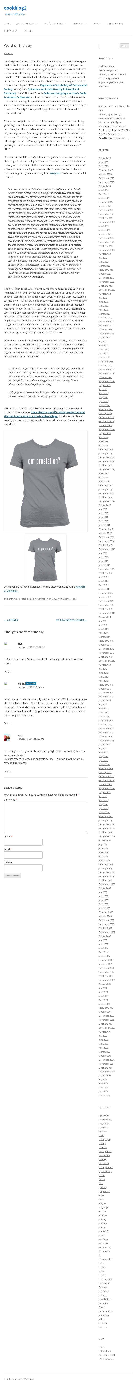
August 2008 (105, 888)
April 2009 (103, 856)
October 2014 (105, 608)
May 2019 (103, 441)
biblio (101, 1135)
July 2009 (103, 844)
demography (105, 1151)
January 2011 (105, 772)
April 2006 (103, 999)
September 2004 (107, 1071)
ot (100, 1255)
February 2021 (106, 361)
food (101, 1183)
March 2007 (104, 955)
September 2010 (107, 788)
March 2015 (104, 588)
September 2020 (107, 381)
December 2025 (106, 178)
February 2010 (106, 816)
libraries (103, 1215)
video (101, 1319)
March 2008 (104, 908)
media (102, 1227)
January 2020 (105, 413)
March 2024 (104, 229)
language (103, 1207)
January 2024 (105, 233)
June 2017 (103, 513)
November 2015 (106, 568)
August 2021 (105, 337)
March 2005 (104, 1051)
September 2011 (107, 740)
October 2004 (105, 1067)
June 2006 (103, 991)
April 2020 (103, 401)
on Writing (11, 619)
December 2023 (106, 237)
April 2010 (103, 808)
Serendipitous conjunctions (112, 74)
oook (74, 598)
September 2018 (107, 469)
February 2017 (106, 529)
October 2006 (105, 975)
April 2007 (103, 951)
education (104, 1163)
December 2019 (106, 417)
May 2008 (103, 900)
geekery (103, 1187)
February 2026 (106, 170)
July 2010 (103, 796)
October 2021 (105, 329)
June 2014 (103, 624)
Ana (20, 735)
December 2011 (106, 728)
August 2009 (105, 840)
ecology (102, 1159)
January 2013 (105, 688)
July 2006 (103, 987)
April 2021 (103, 353)
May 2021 (103, 349)
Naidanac (103, 1243)
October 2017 (105, 497)
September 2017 (107, 501)
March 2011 (104, 764)
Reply (7, 671)
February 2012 (106, 720)
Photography (115, 23)
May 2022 (103, 305)
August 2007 (105, 936)
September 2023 (107, 249)
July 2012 (103, 704)
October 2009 (105, 832)
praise (102, 1267)
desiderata (104, 1155)
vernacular (104, 1315)
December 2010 (106, 776)
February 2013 (106, 684)
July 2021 (103, 341)
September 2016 (107, 549)
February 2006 (106, 1007)
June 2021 (103, 345)
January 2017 (105, 533)
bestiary (103, 1131)
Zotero (28, 31)
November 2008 (106, 876)
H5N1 (101, 1195)
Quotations (10, 31)
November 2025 (106, 182)
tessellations (105, 1299)
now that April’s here (109, 78)
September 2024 (107, 221)
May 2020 (103, 397)
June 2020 (103, 393)
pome (101, 1263)
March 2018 (104, 481)
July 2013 (103, 668)
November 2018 (106, 461)
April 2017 (103, 521)
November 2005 (106, 1019)
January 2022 (105, 317)
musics (102, 1235)
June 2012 (103, 708)
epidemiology (105, 1171)
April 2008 (103, 904)
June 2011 (103, 752)
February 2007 (106, 959)
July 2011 (103, 748)
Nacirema (103, 1239)
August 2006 (105, 983)
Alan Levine (104, 106)
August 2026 (105, 158)
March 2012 (104, 716)
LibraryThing (80, 23)
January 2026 (105, 174)
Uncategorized (106, 1311)
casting (102, 1143)
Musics (97, 23)
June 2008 (103, 896)
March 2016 (104, 565)
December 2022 (106, 277)
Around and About (26, 23)
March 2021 (104, 357)
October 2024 (105, 217)
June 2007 (103, 944)
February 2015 (106, 592)
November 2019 (106, 421)
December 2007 (106, 920)
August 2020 (105, 385)
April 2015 (103, 584)
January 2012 (105, 724)
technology (104, 1291)
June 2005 (103, 1039)
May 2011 (103, 756)
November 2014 (106, 604)
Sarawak (103, 1287)
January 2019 (105, 453)
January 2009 (105, 868)
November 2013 (106, 652)
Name (8, 836)
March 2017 (104, 525)
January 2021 (105, 365)
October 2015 (105, 572)
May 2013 (103, 676)
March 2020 (104, 405)
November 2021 (106, 325)
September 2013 (107, 660)
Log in (101, 1346)
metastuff (103, 1231)
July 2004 (103, 1079)
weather (103, 1323)
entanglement (106, 1167)
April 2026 (103, 166)
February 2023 (106, 269)
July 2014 (103, 620)
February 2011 (106, 768)
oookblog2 (15, 8)
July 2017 (103, 509)
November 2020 (106, 373)
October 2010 (105, 784)
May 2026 (103, 162)
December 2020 (106, 369)
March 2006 (104, 1003)
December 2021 (106, 321)
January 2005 (105, 1055)
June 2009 (103, 848)
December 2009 (106, 824)
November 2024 (106, 213)
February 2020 (106, 409)
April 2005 (103, 1047)
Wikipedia (55, 173)
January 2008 (105, 916)
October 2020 (105, 377)
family (102, 1179)
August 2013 (105, 664)
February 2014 (106, 640)
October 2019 (105, 425)
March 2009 (104, 860)
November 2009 (106, 828)
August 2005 (105, 1031)
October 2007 (105, 928)
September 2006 (107, 979)
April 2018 (103, 477)
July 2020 (103, 389)
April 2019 (103, 445)
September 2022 (107, 289)
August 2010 (105, 792)
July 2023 (103, 257)
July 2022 (103, 297)
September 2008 (107, 884)
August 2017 (105, 505)
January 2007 (105, 963)
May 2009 (103, 852)
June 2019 (103, 437)
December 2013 (106, 648)
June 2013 (103, 672)
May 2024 (103, 225)
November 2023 (106, 241)
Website (8, 862)
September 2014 (107, 612)
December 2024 (106, 209)
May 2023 (103, 261)
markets (103, 1223)
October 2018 (105, 465)
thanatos (103, 1303)
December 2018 (106, 457)
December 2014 (106, 600)
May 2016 (103, 561)
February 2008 (106, 912)
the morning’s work (108, 70)
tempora (103, 1295)
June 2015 (103, 576)
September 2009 (107, 836)
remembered (105, 1279)
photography (105, 1259)
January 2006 (105, 1011)
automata (103, 1127)
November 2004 (106, 1063)
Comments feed (107, 1354)
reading (102, 1275)
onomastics (104, 1251)
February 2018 (106, 485)
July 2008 (103, 892)
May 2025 (103, 190)
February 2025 (106, 201)
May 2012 (103, 712)
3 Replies (8, 53)
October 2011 (105, 736)
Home (7, 23)
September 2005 (107, 1027)
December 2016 (106, 537)
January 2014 (105, 644)
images (102, 1203)
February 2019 (106, 449)
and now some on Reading (71, 619)
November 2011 (106, 732)
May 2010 (103, 804)
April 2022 (103, 309)
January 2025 (105, 205)
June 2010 (103, 800)
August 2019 (105, 433)
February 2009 (106, 864)
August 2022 (105, 293)
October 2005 (105, 1023)
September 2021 (107, 333)
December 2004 (106, 1059)
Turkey (102, 1307)
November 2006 (106, 971)
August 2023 (105, 253)
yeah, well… (122, 138)
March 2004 (104, 1095)
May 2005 (103, 1043)
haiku (101, 1199)
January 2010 (105, 820)
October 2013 (105, 656)
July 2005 (103, 1035)
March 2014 (104, 636)
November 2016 (106, 541)
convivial (103, 1147)
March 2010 (104, 812)
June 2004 (103, 1083)
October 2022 (105, 285)
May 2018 (103, 473)
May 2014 (103, 628)
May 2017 (103, 517)
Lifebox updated (107, 66)
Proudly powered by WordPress (19, 1379)
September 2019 (107, 429)
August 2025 (105, 186)
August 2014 (105, 616)
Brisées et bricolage (55, 23)
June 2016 (103, 557)
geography (104, 1191)
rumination (42, 598)
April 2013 (103, 680)
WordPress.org (106, 1358)
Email (8, 849)
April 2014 (103, 632)
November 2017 (106, 493)
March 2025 (104, 197)
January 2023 (105, 273)
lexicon (32, 598)
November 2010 (106, 780)
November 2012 (106, 696)
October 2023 (105, 245)
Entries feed (105, 1350)
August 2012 (105, 700)
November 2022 (106, 281)
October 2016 (105, 545)
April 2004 (103, 1091)
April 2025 (103, 193)
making (102, 1219)
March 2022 (104, 313)
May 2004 (103, 1087)
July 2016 (103, 553)
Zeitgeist (103, 1326)
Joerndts (123, 126)
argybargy (104, 1123)
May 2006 (103, 995)
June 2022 (103, 301)
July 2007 (103, 940)
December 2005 (106, 1015)
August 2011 (105, 744)
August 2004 (105, 1075)
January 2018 (105, 489)
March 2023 (104, 265)
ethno (102, 1175)
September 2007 (107, 932)
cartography (105, 1139)
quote (102, 1271)
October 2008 (105, 880)
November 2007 (106, 924)
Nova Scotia (105, 1247)
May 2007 (103, 947)
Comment (10, 799)
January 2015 (105, 596)
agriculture (104, 1115)
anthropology (105, 1119)
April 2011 (103, 760)
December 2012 (106, 692)
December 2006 (106, 967)
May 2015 (103, 580)
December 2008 (106, 872)
